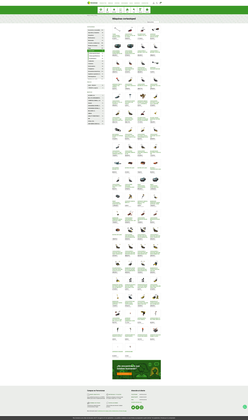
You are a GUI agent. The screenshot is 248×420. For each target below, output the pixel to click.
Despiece (137, 3)
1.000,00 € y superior (95, 87)
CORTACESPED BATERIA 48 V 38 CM (142, 85)
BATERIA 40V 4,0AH (117, 234)
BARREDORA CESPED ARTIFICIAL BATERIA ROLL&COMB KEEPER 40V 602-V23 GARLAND (130, 269)
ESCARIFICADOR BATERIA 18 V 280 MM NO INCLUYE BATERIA (143, 119)
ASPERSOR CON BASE (117, 351)
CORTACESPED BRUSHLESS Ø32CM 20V (155, 219)
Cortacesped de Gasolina (96, 53)
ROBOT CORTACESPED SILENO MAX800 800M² (141, 186)
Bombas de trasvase (95, 45)
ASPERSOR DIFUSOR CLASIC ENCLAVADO (142, 335)
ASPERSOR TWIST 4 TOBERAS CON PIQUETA (117, 86)
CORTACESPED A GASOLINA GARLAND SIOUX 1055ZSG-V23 (117, 253)
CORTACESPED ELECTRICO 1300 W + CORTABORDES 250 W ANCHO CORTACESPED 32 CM (143, 136)
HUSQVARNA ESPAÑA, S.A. (95, 105)
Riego (95, 48)
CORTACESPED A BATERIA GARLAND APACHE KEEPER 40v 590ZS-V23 (142, 236)
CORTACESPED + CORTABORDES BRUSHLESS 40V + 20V (130, 219)
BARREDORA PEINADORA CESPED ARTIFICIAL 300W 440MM (117, 219)
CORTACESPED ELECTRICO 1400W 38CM (116, 186)
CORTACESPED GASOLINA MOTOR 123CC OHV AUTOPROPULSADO (129, 69)
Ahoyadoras (95, 35)
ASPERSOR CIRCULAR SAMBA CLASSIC (155, 335)
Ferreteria (120, 12)
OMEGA (95, 113)
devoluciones (115, 411)
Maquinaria (140, 12)
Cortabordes (95, 61)
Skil (95, 118)
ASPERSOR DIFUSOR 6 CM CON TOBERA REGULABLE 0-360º (130, 286)
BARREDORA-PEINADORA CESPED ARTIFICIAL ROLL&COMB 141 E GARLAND (117, 303)
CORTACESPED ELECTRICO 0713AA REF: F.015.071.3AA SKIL (117, 319)
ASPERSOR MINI (129, 351)
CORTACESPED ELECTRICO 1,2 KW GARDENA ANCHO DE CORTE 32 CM (117, 152)
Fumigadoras (95, 68)
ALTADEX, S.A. (95, 95)
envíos (110, 411)
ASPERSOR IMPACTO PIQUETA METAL (130, 335)
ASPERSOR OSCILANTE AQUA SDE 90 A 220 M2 (154, 35)
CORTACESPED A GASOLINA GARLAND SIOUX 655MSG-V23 (155, 253)
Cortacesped (95, 50)
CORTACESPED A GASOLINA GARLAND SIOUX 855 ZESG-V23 (130, 253)
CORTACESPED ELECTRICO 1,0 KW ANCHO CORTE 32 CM (130, 136)
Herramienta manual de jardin (95, 71)
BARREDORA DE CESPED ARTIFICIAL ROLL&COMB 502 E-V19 (155, 303)
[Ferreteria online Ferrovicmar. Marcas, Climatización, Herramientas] (92, 2)
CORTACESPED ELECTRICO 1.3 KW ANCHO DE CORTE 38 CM (117, 119)
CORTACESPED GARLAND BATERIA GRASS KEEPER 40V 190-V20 (142, 269)
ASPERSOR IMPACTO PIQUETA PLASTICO (117, 335)
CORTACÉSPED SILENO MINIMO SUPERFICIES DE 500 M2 (130, 52)
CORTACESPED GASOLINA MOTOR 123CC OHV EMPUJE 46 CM (117, 69)
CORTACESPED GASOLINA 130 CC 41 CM (155, 136)
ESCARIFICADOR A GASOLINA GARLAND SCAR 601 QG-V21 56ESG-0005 (117, 269)
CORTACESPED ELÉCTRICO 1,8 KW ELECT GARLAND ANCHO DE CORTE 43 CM (155, 102)
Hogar (127, 12)
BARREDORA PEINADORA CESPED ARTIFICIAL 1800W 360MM (155, 203)
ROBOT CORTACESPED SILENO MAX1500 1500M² (116, 203)
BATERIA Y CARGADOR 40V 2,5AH (155, 168)
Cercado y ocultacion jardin (95, 43)
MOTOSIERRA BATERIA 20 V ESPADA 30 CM (117, 136)
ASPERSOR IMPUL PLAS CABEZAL (142, 319)
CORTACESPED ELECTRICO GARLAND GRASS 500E (155, 286)
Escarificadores (96, 58)
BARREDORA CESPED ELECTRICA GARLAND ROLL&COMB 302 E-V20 (117, 286)
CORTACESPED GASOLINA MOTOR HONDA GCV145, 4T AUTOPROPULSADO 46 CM (142, 69)
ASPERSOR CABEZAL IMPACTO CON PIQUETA (143, 202)
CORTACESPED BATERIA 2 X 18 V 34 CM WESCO (117, 102)
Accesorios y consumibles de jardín (96, 30)
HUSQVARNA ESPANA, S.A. (95, 108)
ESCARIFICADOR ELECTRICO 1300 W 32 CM (155, 152)
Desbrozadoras (95, 66)
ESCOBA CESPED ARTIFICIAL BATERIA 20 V (155, 119)
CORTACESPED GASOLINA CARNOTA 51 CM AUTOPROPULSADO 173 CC (143, 152)
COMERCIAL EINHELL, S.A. (95, 100)
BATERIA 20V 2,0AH (129, 167)
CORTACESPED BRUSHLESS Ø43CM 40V (142, 219)
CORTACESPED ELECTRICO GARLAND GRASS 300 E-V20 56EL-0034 (143, 303)
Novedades (124, 3)
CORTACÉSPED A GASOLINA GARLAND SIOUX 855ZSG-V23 (143, 253)
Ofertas (117, 3)
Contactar (145, 3)
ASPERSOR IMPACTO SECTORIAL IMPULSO (155, 319)
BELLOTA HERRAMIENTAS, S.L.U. (96, 98)
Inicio (92, 15)
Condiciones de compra (102, 411)
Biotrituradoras (95, 37)
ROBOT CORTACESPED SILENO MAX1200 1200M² (154, 186)
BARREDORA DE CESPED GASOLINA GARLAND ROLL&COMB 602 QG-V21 (155, 269)
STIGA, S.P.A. (95, 121)
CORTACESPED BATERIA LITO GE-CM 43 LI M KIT (130, 35)
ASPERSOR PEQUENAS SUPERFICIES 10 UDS (130, 319)
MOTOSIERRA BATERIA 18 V (115, 168)
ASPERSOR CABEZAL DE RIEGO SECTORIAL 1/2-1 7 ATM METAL (143, 102)
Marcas (110, 3)
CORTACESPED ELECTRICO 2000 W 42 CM (130, 86)
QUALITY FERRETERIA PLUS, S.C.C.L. (96, 116)
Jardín (134, 12)
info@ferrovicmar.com (136, 402)
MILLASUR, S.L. (95, 110)
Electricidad (114, 12)
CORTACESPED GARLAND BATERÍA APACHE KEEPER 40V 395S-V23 (130, 236)
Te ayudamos (124, 373)
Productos (103, 3)
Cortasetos (95, 63)
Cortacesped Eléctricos (96, 55)
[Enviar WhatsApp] (245, 407)
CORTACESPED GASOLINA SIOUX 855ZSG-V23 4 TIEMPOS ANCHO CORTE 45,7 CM (129, 119)
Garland (95, 103)
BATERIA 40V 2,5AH (142, 167)
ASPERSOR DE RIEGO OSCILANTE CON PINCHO (130, 102)
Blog (131, 3)
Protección (147, 12)
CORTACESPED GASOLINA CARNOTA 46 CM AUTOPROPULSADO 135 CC (130, 152)
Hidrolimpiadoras (95, 76)
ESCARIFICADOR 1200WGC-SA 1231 (142, 35)
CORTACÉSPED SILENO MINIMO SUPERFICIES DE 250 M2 (117, 52)
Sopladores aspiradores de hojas (95, 74)
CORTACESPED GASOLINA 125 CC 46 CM (155, 86)
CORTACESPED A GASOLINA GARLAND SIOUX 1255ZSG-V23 (155, 236)
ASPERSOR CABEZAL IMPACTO (130, 202)
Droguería (107, 12)
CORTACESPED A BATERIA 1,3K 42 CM (142, 51)
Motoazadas (95, 40)
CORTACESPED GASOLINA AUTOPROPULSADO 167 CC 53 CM (129, 186)
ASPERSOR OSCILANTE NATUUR (155, 68)
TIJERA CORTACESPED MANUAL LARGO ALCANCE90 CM (116, 35)
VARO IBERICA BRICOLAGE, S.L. (95, 123)
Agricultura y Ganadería (95, 32)
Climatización (101, 12)
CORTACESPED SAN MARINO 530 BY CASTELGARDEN (129, 303)
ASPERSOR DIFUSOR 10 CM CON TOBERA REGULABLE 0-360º (142, 286)
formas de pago (123, 411)
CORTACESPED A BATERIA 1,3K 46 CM (155, 51)
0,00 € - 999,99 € (95, 85)
